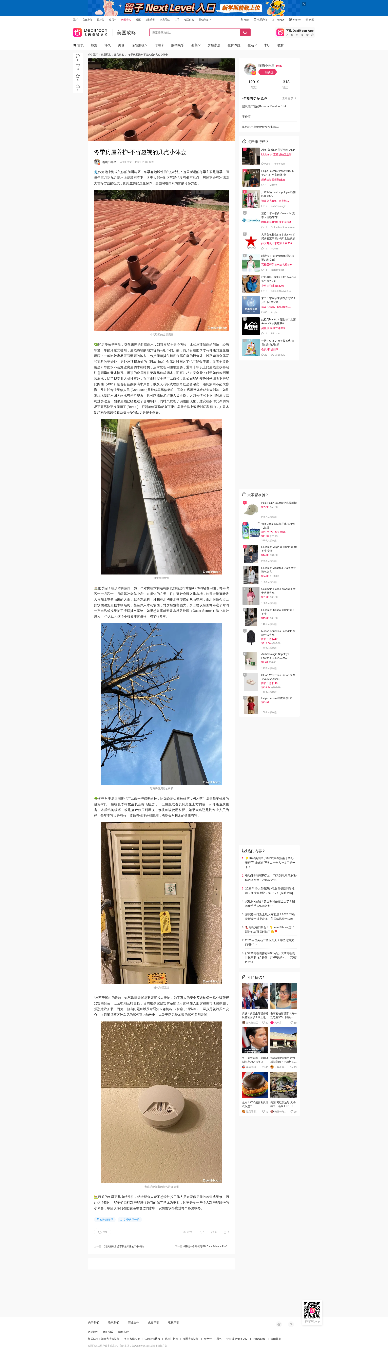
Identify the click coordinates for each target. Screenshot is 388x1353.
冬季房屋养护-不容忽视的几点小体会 (148, 54)
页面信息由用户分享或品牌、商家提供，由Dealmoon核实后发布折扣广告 (127, 1345)
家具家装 (119, 54)
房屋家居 (214, 45)
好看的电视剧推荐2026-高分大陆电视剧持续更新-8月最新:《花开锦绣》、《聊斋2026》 (271, 957)
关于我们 (93, 1322)
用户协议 (108, 1332)
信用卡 (112, 19)
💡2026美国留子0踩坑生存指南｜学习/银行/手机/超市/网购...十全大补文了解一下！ (270, 862)
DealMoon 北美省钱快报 (90, 31)
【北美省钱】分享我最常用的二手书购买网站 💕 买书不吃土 (134, 1246)
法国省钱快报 (152, 1338)
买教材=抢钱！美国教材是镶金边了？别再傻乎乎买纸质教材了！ (270, 903)
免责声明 (153, 1322)
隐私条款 (123, 1332)
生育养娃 (234, 45)
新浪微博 (279, 1324)
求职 (267, 45)
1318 (285, 81)
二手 (177, 19)
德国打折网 (171, 1338)
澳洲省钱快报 (190, 1338)
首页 (75, 19)
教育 (280, 45)
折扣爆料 (150, 19)
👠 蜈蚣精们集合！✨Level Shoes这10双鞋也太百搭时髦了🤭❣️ (269, 929)
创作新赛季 (106, 1219)
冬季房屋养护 (131, 1219)
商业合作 (133, 1322)
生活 (251, 45)
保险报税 (138, 45)
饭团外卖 (189, 19)
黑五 (219, 1338)
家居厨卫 (106, 54)
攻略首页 (93, 54)
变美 (194, 45)
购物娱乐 (177, 45)
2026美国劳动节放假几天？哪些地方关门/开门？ (269, 942)
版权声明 (173, 1322)
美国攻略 (126, 19)
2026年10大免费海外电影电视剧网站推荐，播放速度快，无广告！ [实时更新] (269, 890)
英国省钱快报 (132, 1338)
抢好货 (100, 19)
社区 (138, 19)
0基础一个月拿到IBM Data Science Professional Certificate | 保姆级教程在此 (224, 1246)
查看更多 (287, 98)
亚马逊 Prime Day (236, 1338)
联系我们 (262, 19)
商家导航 (165, 19)
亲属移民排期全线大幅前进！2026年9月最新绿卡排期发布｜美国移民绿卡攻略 (270, 916)
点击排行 (87, 19)
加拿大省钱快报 (110, 1338)
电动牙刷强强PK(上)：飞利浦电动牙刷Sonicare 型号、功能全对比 (271, 877)
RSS (291, 1324)
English (296, 19)
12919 (253, 81)
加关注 (268, 72)
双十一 (208, 1338)
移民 (107, 45)
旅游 (94, 45)
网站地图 (93, 1332)
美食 (121, 45)
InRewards (259, 1338)
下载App (279, 19)
